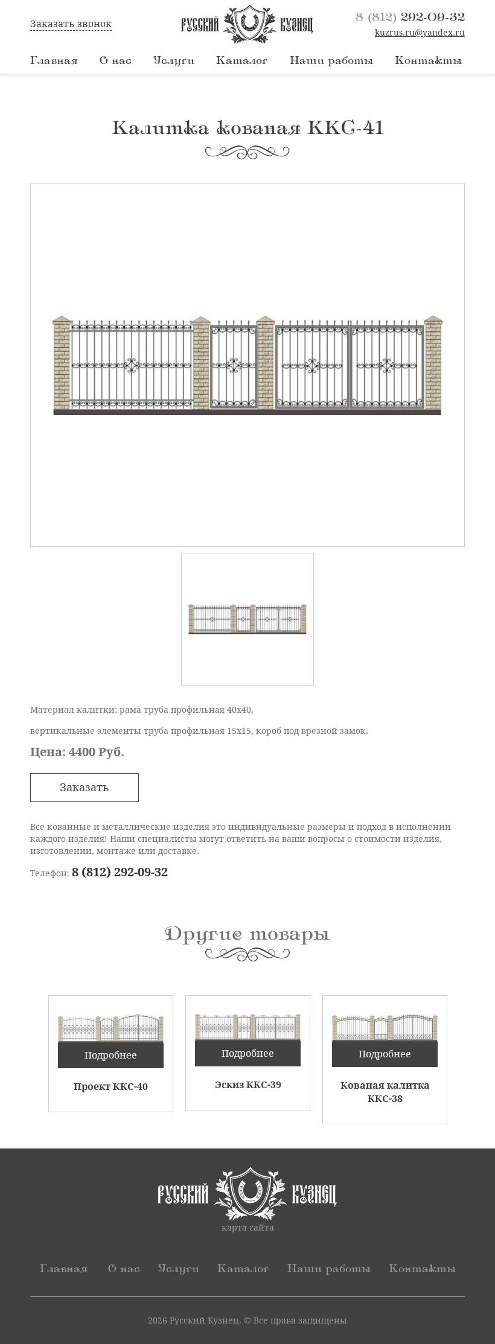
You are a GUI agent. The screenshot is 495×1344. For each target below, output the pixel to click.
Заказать (84, 787)
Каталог (242, 61)
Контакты (428, 61)
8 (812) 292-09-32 (120, 872)
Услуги (173, 61)
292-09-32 (410, 18)
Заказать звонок (71, 24)
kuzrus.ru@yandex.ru (420, 32)
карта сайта (248, 1227)
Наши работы (331, 61)
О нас (116, 61)
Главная (54, 61)
